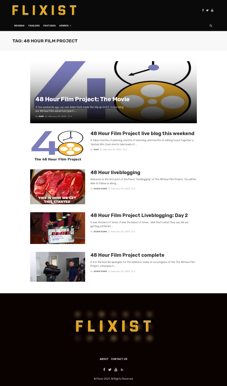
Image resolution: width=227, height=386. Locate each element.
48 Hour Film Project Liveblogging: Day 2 (139, 215)
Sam (96, 149)
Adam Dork (100, 188)
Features (49, 25)
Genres (64, 25)
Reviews (19, 25)
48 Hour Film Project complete (127, 255)
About (104, 359)
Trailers (34, 25)
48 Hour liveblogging (115, 172)
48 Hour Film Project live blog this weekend (142, 133)
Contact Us (119, 359)
